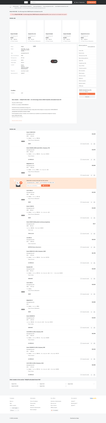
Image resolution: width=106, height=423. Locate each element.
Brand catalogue (33, 409)
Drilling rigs (81, 85)
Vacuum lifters (81, 65)
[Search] (31, 2)
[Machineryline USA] (16, 2)
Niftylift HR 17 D (30, 163)
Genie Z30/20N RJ (30, 316)
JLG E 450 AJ (29, 190)
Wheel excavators (82, 80)
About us (11, 401)
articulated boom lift (25, 53)
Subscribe (46, 185)
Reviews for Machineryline (35, 407)
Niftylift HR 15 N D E (85, 33)
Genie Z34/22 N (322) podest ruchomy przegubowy (38, 222)
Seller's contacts (13, 405)
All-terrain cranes (82, 75)
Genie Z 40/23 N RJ (30, 132)
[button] (91, 144)
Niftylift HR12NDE (67, 33)
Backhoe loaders (82, 83)
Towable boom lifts (82, 63)
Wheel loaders (81, 73)
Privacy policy (32, 403)
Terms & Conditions (34, 401)
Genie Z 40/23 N (30, 206)
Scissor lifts (81, 50)
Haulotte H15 (29, 267)
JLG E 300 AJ (29, 282)
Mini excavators (82, 70)
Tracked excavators (82, 68)
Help (11, 403)
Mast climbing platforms (83, 58)
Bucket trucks (81, 53)
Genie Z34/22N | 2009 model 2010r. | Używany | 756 (38, 147)
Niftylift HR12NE (14, 33)
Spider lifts (81, 60)
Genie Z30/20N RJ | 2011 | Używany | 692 (35, 347)
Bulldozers (81, 78)
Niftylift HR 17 (29, 300)
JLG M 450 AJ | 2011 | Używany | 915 (34, 331)
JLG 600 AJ (29, 237)
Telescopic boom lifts (83, 55)
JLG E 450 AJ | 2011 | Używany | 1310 (34, 363)
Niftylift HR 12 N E (32, 33)
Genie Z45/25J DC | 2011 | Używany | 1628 (36, 251)
